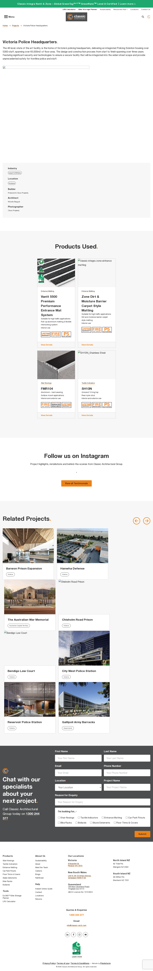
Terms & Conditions (80, 963)
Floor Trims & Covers (127, 823)
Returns (38, 899)
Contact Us (145, 9)
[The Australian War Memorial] (29, 597)
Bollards (82, 823)
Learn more (76, 4)
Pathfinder (39, 878)
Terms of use (63, 963)
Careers (38, 871)
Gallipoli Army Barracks (78, 722)
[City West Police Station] (84, 648)
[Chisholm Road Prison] (84, 597)
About (37, 864)
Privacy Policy (49, 963)
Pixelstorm (105, 963)
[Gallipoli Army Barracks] (84, 699)
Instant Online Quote (43, 889)
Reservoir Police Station (25, 722)
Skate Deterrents (101, 823)
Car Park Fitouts (136, 817)
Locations (134, 9)
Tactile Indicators (88, 383)
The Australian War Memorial (28, 619)
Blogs (37, 874)
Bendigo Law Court (21, 671)
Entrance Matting (47, 291)
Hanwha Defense (72, 568)
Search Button (143, 16)
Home (5, 26)
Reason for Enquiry (67, 795)
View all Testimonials (76, 483)
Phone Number (113, 766)
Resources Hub (119, 9)
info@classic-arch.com (76, 925)
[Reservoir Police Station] (29, 699)
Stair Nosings (46, 383)
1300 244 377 (148, 16)
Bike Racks (66, 823)
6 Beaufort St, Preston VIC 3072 (75, 865)
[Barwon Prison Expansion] (28, 545)
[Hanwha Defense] (82, 545)
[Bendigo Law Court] (29, 648)
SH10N (87, 388)
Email (58, 766)
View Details (46, 345)
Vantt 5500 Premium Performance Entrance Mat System (51, 306)
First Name (62, 751)
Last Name (111, 751)
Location (61, 780)
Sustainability (105, 9)
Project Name (112, 780)
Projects (15, 26)
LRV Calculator (9, 901)
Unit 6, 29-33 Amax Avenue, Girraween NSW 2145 (79, 877)
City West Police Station (79, 671)
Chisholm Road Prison (77, 619)
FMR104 (47, 388)
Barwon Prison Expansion (24, 568)
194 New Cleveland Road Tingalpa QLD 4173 (78, 888)
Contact (38, 892)
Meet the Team (41, 867)
